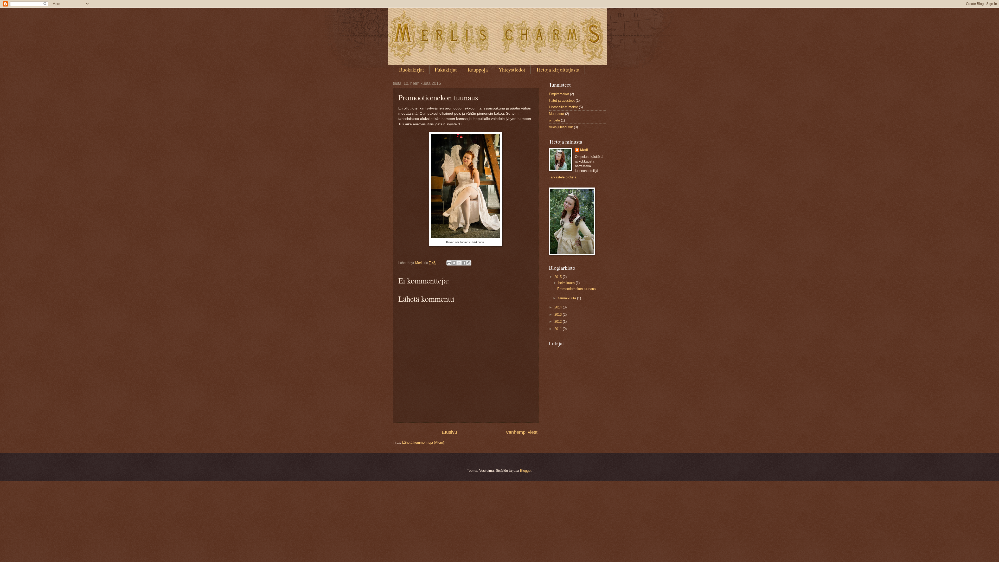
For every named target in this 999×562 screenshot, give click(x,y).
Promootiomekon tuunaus (576, 289)
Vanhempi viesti (522, 432)
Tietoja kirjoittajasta (557, 69)
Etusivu (449, 432)
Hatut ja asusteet (562, 100)
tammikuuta (567, 298)
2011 (558, 329)
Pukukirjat (446, 69)
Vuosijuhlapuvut (561, 127)
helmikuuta (567, 283)
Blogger (525, 471)
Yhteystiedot (511, 69)
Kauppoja (478, 69)
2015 (558, 277)
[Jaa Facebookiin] (463, 263)
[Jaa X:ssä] (459, 263)
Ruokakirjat (411, 69)
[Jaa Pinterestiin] (468, 263)
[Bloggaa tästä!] (454, 263)
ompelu (554, 120)
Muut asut (556, 114)
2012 (558, 322)
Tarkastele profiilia (562, 177)
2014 (558, 307)
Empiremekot (559, 94)
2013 (558, 314)
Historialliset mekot (563, 107)
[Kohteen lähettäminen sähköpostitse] (449, 263)
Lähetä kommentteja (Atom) (423, 442)
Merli (584, 150)
